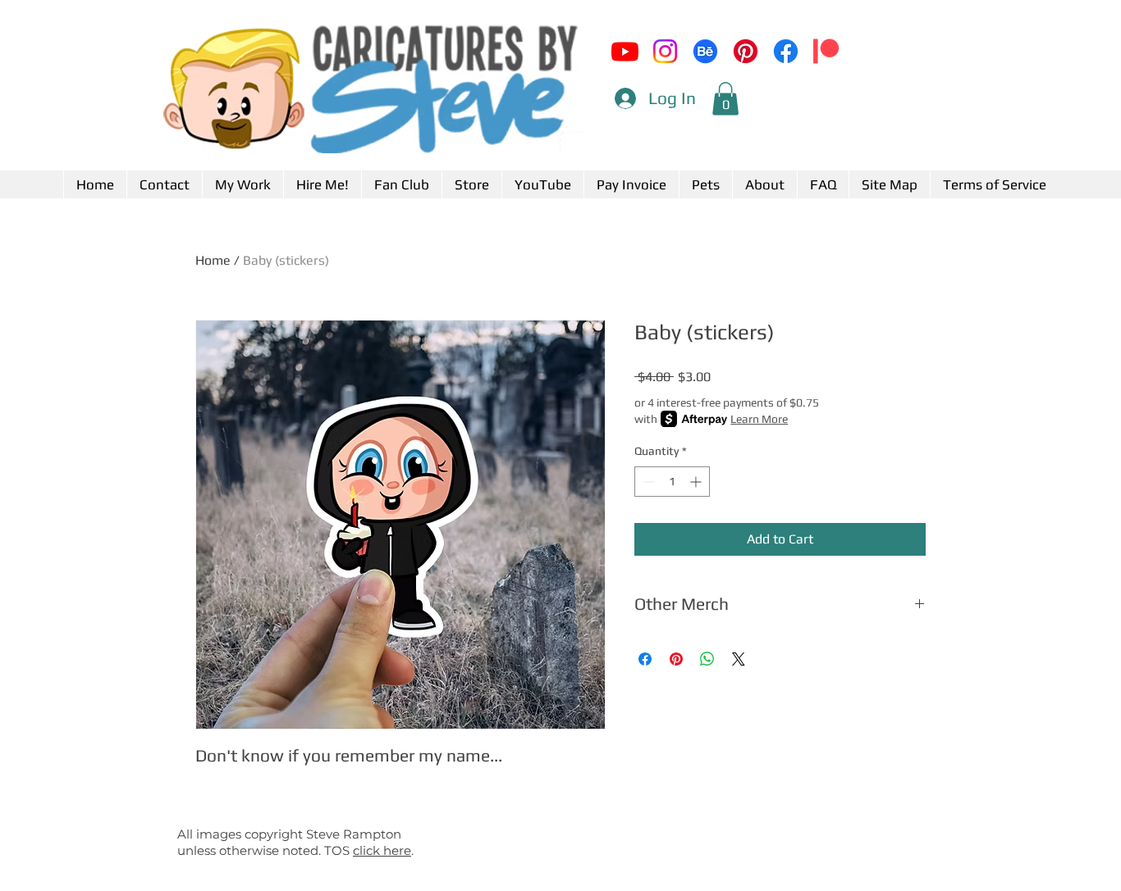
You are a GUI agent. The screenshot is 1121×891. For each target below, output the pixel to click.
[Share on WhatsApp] (707, 659)
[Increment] (697, 481)
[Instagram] (665, 51)
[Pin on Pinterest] (676, 659)
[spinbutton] (672, 481)
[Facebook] (786, 51)
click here (382, 850)
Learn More (759, 418)
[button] (725, 99)
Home (213, 260)
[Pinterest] (746, 51)
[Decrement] (647, 481)
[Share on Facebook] (645, 659)
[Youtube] (625, 51)
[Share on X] (738, 659)
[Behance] (705, 51)
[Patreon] (826, 51)
